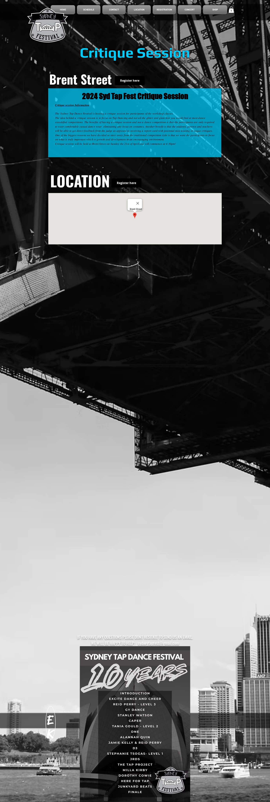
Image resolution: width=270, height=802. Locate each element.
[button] (231, 9)
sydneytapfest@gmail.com (158, 643)
